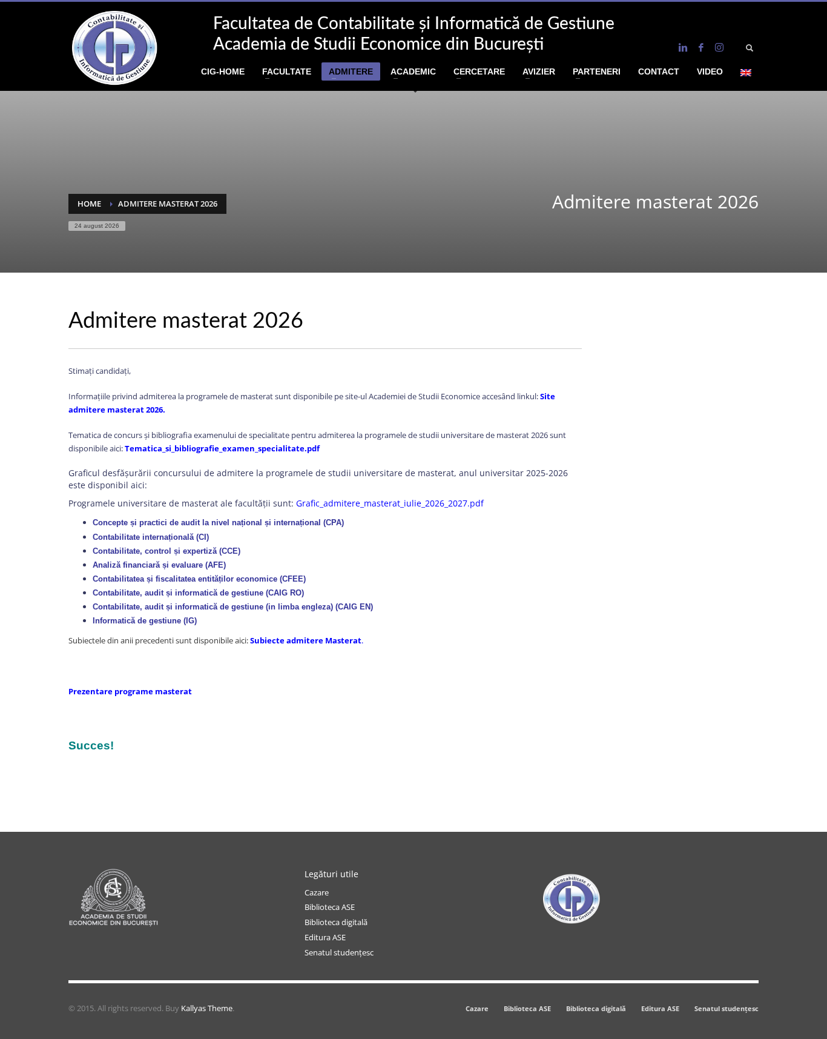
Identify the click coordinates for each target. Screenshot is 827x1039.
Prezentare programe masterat (130, 691)
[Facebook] (701, 47)
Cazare (317, 892)
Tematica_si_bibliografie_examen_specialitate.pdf (222, 448)
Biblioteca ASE (330, 906)
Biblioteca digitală (336, 922)
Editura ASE (325, 937)
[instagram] (719, 47)
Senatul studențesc (339, 952)
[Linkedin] (683, 47)
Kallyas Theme (206, 1008)
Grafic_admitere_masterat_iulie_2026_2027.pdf (390, 503)
